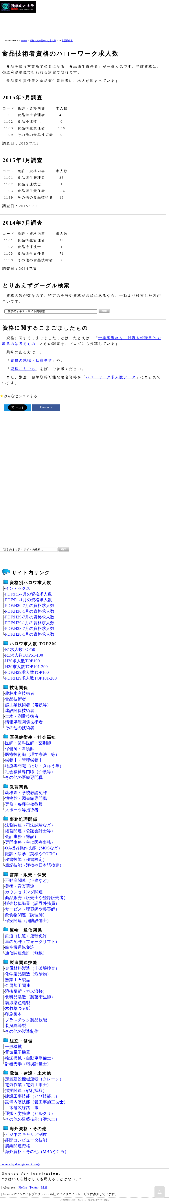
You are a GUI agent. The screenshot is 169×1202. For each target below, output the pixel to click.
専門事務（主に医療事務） (30, 842)
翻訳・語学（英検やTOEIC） (32, 853)
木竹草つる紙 (17, 1008)
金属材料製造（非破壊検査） (32, 968)
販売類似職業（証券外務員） (32, 903)
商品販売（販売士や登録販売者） (36, 897)
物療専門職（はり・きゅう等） (34, 766)
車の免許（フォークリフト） (32, 941)
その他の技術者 (19, 727)
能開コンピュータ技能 (26, 1140)
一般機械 (13, 1046)
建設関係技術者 (19, 710)
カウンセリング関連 (24, 892)
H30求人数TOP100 (22, 661)
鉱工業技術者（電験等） (28, 704)
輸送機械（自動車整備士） (30, 1058)
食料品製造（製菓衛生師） (30, 997)
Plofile (22, 1187)
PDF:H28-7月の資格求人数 (29, 628)
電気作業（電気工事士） (28, 1084)
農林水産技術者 (19, 693)
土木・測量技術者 (22, 716)
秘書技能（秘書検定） (26, 859)
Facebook (46, 407)
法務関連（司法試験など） (30, 825)
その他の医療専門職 (24, 777)
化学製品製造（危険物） (28, 974)
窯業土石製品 (17, 979)
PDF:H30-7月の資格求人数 (29, 605)
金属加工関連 (17, 985)
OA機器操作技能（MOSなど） (33, 848)
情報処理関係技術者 (24, 722)
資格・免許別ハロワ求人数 (43, 40)
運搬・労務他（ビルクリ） (30, 1113)
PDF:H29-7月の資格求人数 (29, 617)
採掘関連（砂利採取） (26, 1090)
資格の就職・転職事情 (31, 360)
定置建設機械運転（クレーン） (34, 1079)
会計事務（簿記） (22, 836)
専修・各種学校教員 (24, 804)
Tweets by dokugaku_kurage (20, 1164)
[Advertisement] (80, 23)
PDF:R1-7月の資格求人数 (28, 594)
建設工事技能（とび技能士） (32, 1096)
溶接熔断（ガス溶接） (26, 991)
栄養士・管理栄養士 (24, 760)
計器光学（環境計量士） (28, 1063)
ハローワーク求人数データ (111, 377)
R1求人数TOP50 (20, 649)
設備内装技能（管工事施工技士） (36, 1102)
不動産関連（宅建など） (28, 880)
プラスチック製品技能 (26, 1020)
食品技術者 (67, 40)
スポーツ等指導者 (22, 810)
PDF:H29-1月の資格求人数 (29, 622)
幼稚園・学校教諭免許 (26, 792)
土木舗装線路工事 (22, 1107)
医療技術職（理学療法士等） (32, 754)
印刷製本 (13, 1014)
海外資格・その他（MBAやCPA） (37, 1151)
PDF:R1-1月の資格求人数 (28, 599)
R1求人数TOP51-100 (24, 655)
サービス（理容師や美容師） (32, 909)
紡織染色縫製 (17, 1002)
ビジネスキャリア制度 (26, 1134)
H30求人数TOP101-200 (26, 666)
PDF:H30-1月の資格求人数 (29, 611)
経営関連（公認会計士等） (30, 830)
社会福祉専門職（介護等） (30, 771)
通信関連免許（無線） (26, 953)
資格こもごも (23, 369)
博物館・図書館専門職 (26, 798)
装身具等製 (15, 1025)
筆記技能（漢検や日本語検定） (34, 865)
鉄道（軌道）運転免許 (26, 935)
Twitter (34, 1187)
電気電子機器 (17, 1052)
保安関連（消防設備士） (28, 920)
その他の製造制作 (22, 1031)
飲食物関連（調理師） (26, 915)
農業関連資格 (17, 1146)
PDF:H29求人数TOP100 (27, 672)
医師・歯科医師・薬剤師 (28, 743)
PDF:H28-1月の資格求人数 (29, 634)
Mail (44, 1187)
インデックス (17, 588)
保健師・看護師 (19, 748)
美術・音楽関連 (19, 886)
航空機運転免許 (19, 947)
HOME (24, 40)
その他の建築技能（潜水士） (32, 1119)
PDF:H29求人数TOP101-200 (31, 678)
